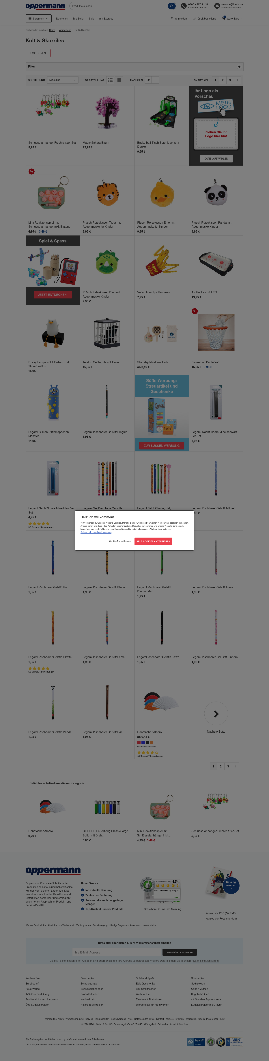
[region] (134, 530)
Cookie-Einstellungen (120, 541)
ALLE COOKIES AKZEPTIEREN (153, 541)
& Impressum (105, 531)
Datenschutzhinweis (90, 531)
